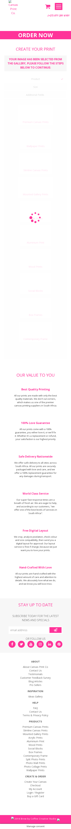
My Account (35, 789)
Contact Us (35, 670)
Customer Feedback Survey (35, 677)
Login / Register (35, 792)
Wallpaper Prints (35, 770)
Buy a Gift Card (35, 796)
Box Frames (35, 752)
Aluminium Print (35, 741)
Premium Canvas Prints (35, 726)
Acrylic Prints (35, 737)
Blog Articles (35, 681)
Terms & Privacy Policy (35, 715)
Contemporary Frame (35, 755)
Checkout (35, 785)
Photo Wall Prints (35, 763)
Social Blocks (35, 748)
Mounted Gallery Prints (35, 734)
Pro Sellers (35, 685)
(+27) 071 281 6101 (58, 15)
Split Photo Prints (35, 759)
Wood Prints (35, 745)
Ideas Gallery (35, 696)
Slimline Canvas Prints (35, 730)
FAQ (35, 708)
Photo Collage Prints (35, 766)
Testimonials (35, 674)
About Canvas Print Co (35, 667)
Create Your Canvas (35, 781)
